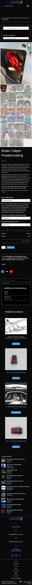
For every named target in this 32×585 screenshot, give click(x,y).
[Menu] (28, 6)
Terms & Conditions (16, 578)
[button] (29, 45)
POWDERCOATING (17, 18)
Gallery (16, 573)
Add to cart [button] (16, 343)
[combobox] (16, 38)
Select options (16, 412)
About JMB (16, 563)
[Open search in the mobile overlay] (16, 28)
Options (4, 236)
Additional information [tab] (9, 280)
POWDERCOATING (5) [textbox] (15, 38)
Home (3, 18)
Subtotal (4, 233)
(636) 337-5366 (9, 6)
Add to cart (11, 247)
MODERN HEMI (8, 18)
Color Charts (16, 571)
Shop (16, 568)
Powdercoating (20, 259)
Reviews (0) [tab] (6, 283)
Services (16, 566)
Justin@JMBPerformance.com (16, 534)
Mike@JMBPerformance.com (16, 541)
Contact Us (16, 576)
